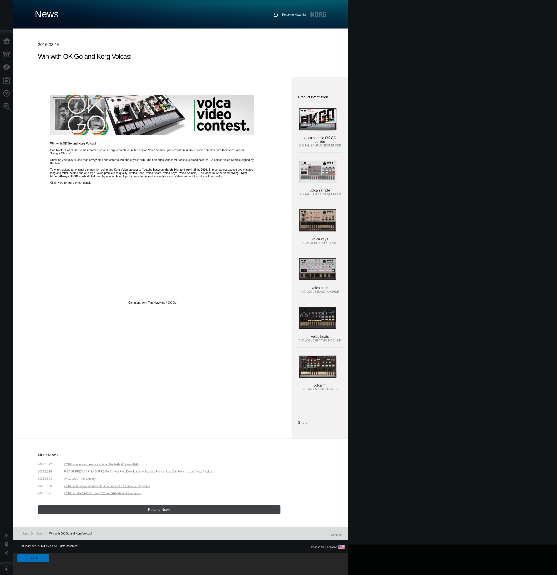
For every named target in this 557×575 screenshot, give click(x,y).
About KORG (7, 568)
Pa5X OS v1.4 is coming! (80, 479)
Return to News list (294, 14)
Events (7, 80)
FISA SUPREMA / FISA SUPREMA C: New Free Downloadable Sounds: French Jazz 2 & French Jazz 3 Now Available (139, 471)
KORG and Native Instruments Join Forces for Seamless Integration (107, 486)
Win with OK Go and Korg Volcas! (70, 533)
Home (7, 41)
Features (7, 67)
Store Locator (7, 106)
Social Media (7, 553)
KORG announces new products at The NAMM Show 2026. (101, 464)
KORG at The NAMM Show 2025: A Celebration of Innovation (102, 493)
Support (7, 93)
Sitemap (336, 534)
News (7, 535)
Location (7, 544)
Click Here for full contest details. (71, 182)
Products (7, 54)
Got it (33, 558)
